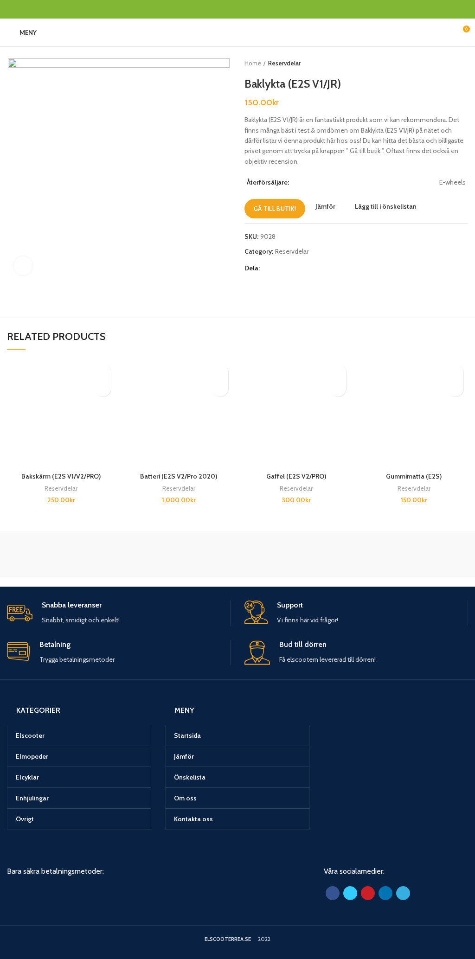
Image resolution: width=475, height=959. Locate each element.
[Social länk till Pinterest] (33, 9)
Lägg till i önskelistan (386, 206)
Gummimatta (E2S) (414, 476)
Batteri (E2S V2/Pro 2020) (178, 476)
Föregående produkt (444, 63)
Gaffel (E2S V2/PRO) (296, 476)
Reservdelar (284, 63)
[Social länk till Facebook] (12, 9)
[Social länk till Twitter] (23, 9)
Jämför (325, 206)
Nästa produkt (463, 63)
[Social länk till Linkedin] (44, 9)
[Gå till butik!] (103, 388)
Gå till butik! (275, 208)
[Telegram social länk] (55, 9)
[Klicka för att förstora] (23, 265)
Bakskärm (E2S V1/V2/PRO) (61, 476)
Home (252, 63)
